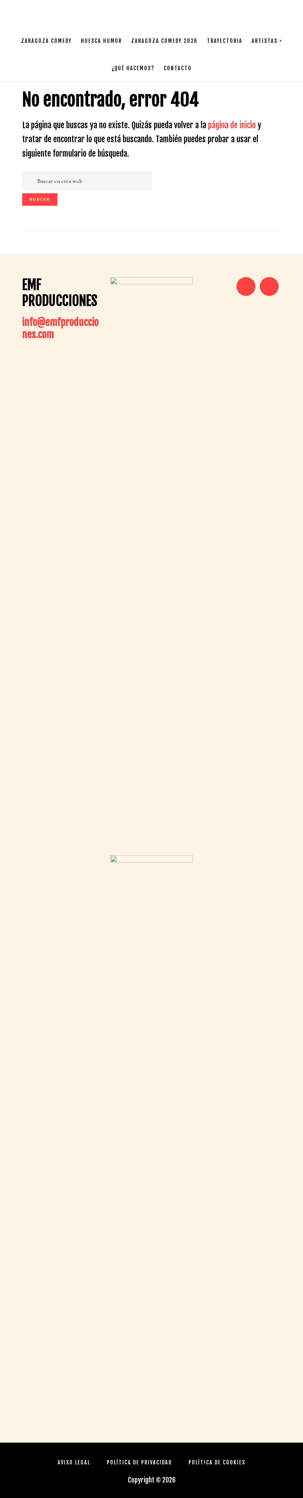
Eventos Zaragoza (48, 13)
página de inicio (232, 125)
